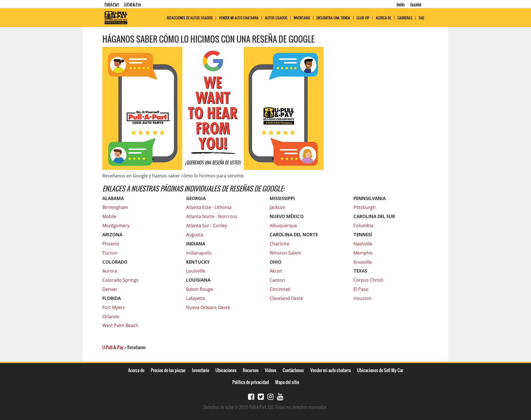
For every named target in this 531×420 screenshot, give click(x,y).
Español (415, 4)
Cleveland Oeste (286, 298)
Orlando (110, 316)
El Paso (360, 289)
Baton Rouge (199, 289)
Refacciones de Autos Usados (190, 17)
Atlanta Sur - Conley (206, 225)
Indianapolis (199, 253)
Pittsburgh (364, 207)
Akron (276, 271)
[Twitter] (261, 396)
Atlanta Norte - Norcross (211, 216)
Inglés (401, 4)
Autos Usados (276, 17)
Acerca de (136, 370)
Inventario (302, 17)
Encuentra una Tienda (333, 17)
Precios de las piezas (168, 370)
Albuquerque (283, 225)
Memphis (363, 253)
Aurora (109, 271)
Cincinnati (280, 289)
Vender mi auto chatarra (239, 17)
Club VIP (362, 17)
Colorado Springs (120, 280)
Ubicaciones (225, 370)
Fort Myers (113, 307)
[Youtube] (280, 396)
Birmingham (115, 207)
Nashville (362, 244)
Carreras (404, 17)
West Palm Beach (120, 325)
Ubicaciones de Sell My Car (380, 370)
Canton (277, 280)
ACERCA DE (383, 17)
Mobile (109, 216)
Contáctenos (293, 370)
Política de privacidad (250, 382)
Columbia (363, 225)
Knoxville (362, 262)
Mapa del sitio (287, 382)
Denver (110, 289)
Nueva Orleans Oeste (208, 307)
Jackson (277, 207)
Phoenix (110, 244)
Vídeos (270, 370)
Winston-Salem (285, 253)
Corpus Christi (368, 280)
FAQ (421, 17)
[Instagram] (270, 396)
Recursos (251, 370)
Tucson (110, 253)
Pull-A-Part (112, 4)
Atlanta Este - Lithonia (208, 207)
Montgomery (115, 225)
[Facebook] (251, 396)
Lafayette (195, 298)
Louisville (195, 271)
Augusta (194, 235)
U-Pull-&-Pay (132, 4)
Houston (362, 298)
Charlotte (279, 244)
